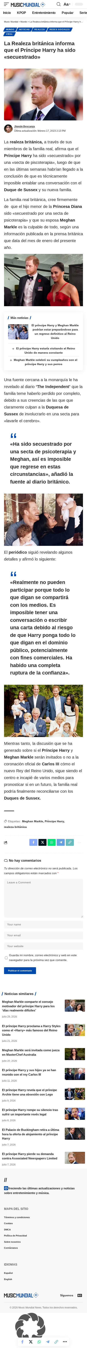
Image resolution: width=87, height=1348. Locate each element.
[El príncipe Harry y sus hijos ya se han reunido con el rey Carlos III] (75, 1074)
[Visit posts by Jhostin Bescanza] (8, 128)
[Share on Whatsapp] (39, 1342)
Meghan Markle (32, 821)
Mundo (10, 29)
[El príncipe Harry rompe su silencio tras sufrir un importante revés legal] (75, 1114)
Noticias (24, 29)
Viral (9, 34)
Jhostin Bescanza (24, 126)
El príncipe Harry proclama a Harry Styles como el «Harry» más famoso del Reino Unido (31, 1030)
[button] (7, 4)
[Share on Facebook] (22, 1342)
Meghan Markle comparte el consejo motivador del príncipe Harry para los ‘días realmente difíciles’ (28, 1006)
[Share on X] (31, 1342)
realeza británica (15, 827)
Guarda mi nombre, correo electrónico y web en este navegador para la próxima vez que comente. (43, 958)
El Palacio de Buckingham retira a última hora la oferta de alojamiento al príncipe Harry (30, 1134)
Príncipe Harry (54, 821)
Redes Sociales (60, 29)
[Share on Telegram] (48, 1342)
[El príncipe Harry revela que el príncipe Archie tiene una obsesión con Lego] (75, 1094)
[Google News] (79, 1295)
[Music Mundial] (28, 4)
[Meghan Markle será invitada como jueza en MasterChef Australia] (75, 1054)
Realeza (39, 29)
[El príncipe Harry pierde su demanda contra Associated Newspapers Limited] (75, 1158)
